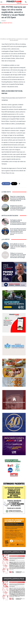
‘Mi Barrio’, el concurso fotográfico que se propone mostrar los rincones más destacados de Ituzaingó (18, 255)
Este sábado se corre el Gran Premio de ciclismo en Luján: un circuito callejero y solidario (18, 246)
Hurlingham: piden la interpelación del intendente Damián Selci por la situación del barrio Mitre (18, 222)
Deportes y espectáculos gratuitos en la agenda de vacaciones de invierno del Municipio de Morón (17, 198)
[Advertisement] (14, 618)
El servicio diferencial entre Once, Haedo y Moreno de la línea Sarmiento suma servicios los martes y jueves (18, 231)
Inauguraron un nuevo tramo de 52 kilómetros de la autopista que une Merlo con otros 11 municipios (18, 208)
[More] (19, 183)
